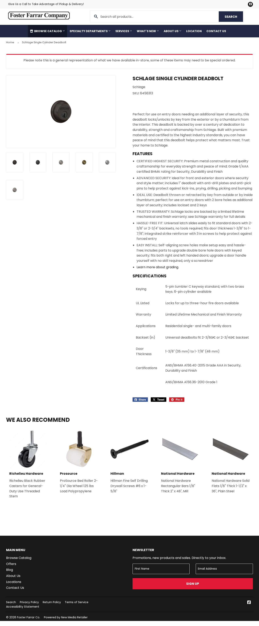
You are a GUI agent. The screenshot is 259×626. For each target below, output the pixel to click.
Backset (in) (145, 337)
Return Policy (52, 602)
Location (194, 31)
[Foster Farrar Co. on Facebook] (249, 602)
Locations (13, 582)
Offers (11, 564)
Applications (146, 326)
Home (10, 42)
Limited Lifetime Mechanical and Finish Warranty (203, 314)
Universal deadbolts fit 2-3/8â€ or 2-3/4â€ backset (207, 337)
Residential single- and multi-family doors (198, 326)
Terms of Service (76, 602)
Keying (141, 289)
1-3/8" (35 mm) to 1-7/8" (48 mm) (192, 351)
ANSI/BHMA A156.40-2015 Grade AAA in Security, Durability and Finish (203, 368)
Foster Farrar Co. (28, 617)
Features (143, 154)
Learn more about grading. (158, 267)
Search (234, 17)
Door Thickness (144, 351)
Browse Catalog (48, 31)
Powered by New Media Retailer (66, 617)
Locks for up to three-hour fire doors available (202, 303)
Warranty (143, 314)
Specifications (150, 276)
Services (122, 31)
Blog (9, 569)
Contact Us (216, 31)
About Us (171, 31)
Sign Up (192, 584)
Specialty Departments (89, 31)
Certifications (146, 368)
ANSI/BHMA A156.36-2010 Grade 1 (191, 382)
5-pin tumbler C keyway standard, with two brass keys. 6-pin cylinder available (204, 289)
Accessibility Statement (22, 607)
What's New (147, 31)
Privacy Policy (29, 602)
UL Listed (142, 303)
